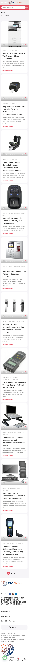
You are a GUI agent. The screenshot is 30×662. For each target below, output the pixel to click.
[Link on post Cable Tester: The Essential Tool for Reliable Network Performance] (14, 361)
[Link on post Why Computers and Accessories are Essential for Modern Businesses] (14, 472)
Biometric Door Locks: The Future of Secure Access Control (14, 274)
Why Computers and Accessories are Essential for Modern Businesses (13, 496)
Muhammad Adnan (10, 45)
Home (3, 15)
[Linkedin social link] (16, 594)
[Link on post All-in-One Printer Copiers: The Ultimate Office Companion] (14, 34)
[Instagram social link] (13, 594)
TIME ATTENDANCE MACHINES (11, 213)
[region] (14, 646)
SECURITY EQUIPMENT (9, 321)
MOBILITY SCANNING (8, 543)
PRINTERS (5, 50)
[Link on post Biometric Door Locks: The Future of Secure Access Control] (14, 250)
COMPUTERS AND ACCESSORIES (11, 432)
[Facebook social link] (10, 594)
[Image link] (11, 583)
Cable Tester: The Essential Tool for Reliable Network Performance (14, 385)
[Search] (26, 7)
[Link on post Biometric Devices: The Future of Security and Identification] (14, 197)
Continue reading (7, 70)
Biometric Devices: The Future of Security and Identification (12, 220)
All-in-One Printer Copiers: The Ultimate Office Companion (13, 56)
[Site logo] (15, 2)
